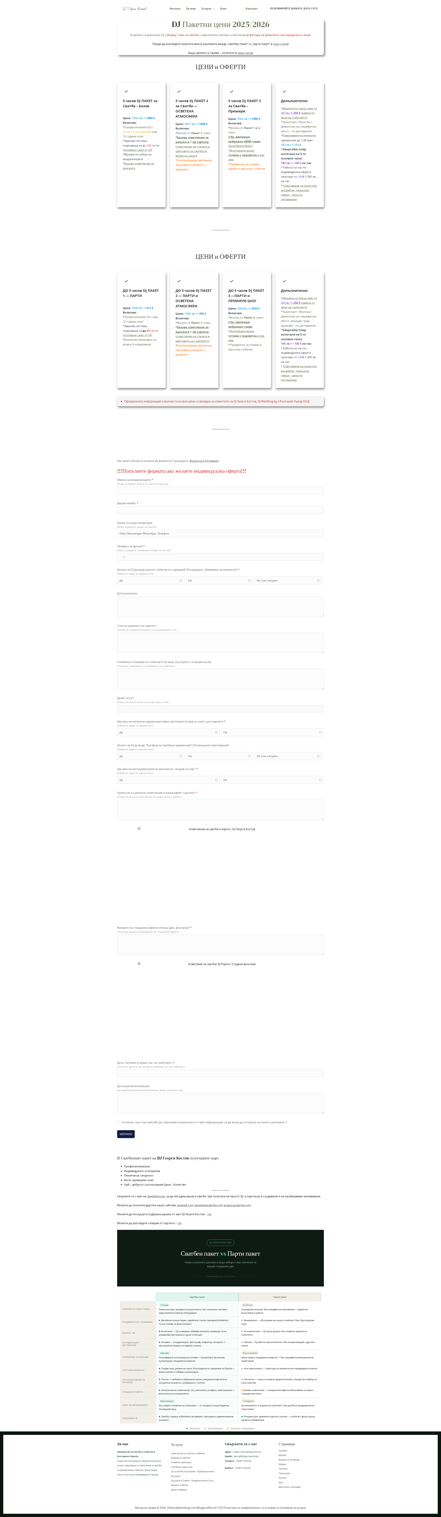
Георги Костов (124, 1461)
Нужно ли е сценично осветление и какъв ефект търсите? (157, 793)
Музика (282, 1464)
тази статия (281, 44)
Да (121, 580)
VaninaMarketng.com (182, 1508)
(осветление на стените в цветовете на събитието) (193, 336)
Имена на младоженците (135, 480)
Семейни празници (181, 1462)
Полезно (283, 1468)
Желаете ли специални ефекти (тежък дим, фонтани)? (154, 928)
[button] (213, 8)
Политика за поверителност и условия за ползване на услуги (264, 1508)
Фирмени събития (180, 1457)
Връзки (282, 1455)
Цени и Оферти (179, 1489)
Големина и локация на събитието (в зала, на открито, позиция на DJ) (164, 662)
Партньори (284, 1473)
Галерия (283, 1450)
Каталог (283, 1477)
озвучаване (131, 1465)
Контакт (252, 9)
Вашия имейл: (127, 503)
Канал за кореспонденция (134, 523)
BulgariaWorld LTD (209, 1508)
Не (190, 580)
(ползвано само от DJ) (137, 150)
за (153, 1465)
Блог (223, 9)
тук (209, 1214)
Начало (175, 9)
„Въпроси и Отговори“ (204, 461)
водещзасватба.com (237, 1205)
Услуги (206, 9)
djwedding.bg (156, 1196)
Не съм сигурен (267, 580)
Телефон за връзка (131, 546)
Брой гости (125, 698)
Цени (236, 9)
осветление (145, 1465)
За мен (191, 9)
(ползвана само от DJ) (137, 335)
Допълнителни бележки (133, 1086)
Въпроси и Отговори (289, 1459)
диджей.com (185, 1205)
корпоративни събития (131, 1470)
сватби (157, 1465)
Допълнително (127, 593)
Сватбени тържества (181, 1467)
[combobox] (121, 557)
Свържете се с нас (241, 1444)
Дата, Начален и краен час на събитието (145, 1063)
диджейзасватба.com (208, 1205)
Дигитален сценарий (289, 1486)
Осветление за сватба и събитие (188, 1453)
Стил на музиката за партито (136, 626)
